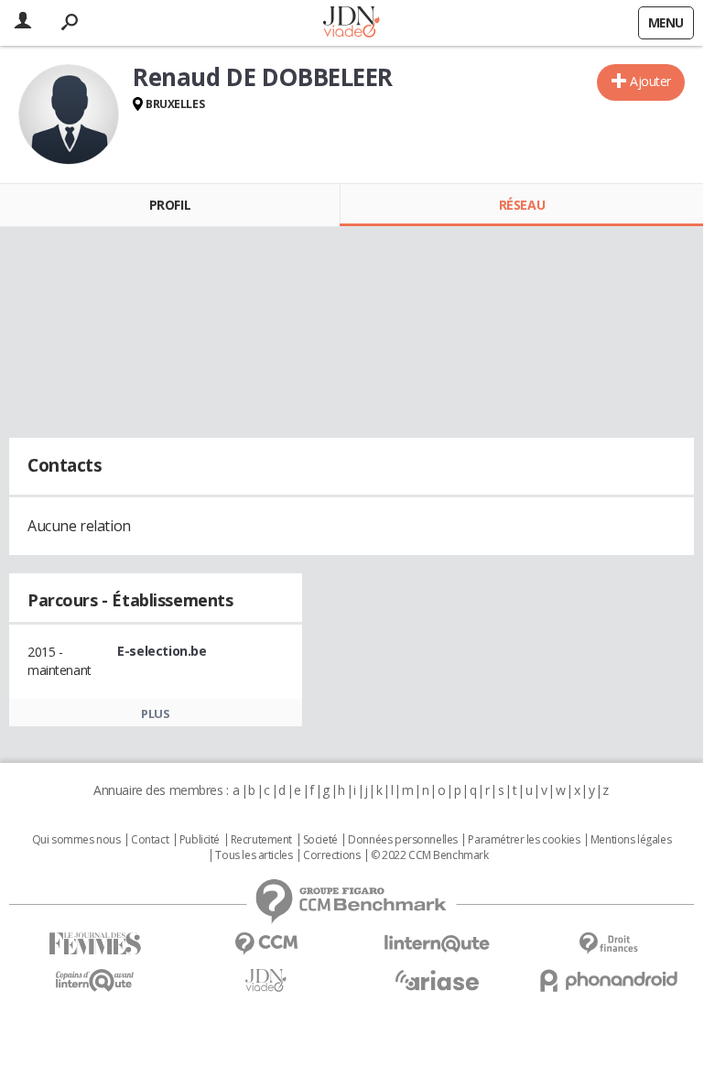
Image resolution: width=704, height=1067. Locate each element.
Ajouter (650, 81)
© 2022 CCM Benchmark (430, 855)
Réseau (522, 204)
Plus (155, 713)
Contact (149, 839)
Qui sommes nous (76, 839)
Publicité (199, 839)
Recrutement (261, 839)
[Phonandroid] (608, 980)
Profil (169, 204)
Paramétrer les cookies (523, 839)
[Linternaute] (437, 944)
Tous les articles (253, 855)
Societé (320, 839)
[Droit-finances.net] (608, 943)
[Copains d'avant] (94, 980)
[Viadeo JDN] (266, 980)
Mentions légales (630, 839)
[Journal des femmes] (94, 943)
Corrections (331, 855)
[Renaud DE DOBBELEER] (68, 114)
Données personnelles (403, 839)
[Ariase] (437, 980)
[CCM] (266, 943)
